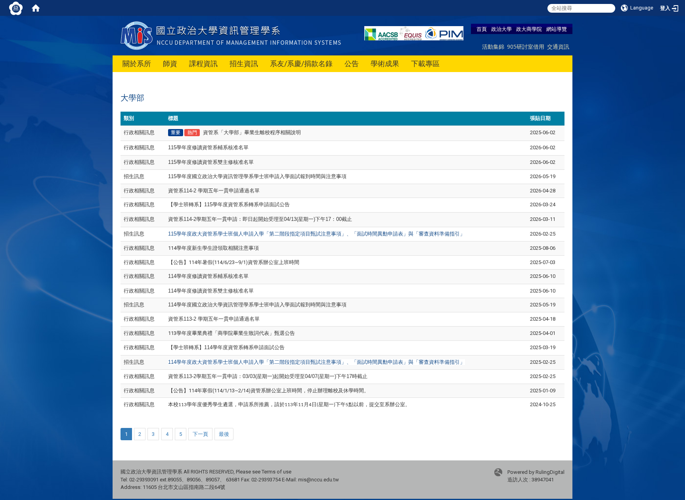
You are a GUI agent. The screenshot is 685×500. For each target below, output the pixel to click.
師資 (170, 63)
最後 (224, 434)
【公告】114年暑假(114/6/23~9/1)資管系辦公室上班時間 (233, 262)
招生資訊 (244, 63)
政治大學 (501, 28)
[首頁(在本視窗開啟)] (36, 8)
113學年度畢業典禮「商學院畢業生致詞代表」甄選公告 (231, 333)
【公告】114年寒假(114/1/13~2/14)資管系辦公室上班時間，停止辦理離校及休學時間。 (268, 391)
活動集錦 (493, 46)
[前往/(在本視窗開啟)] (232, 35)
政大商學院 (529, 28)
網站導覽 (556, 28)
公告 (351, 63)
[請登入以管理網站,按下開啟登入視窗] (16, 8)
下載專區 (425, 63)
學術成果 (385, 63)
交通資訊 (558, 46)
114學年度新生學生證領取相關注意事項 (213, 248)
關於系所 (136, 63)
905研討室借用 (525, 46)
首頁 (481, 28)
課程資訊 (203, 63)
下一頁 (200, 434)
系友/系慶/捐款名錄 (301, 63)
